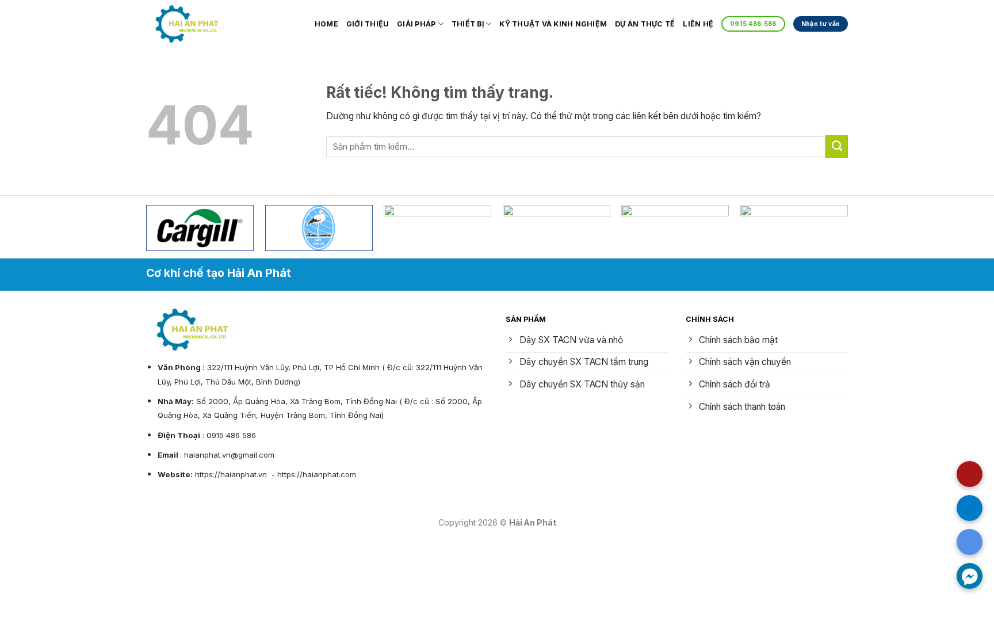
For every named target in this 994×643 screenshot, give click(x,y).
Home (326, 24)
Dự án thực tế (645, 24)
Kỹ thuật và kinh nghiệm (553, 24)
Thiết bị (468, 24)
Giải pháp (416, 24)
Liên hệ (698, 24)
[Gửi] (836, 146)
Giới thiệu (367, 24)
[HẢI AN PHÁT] (187, 24)
